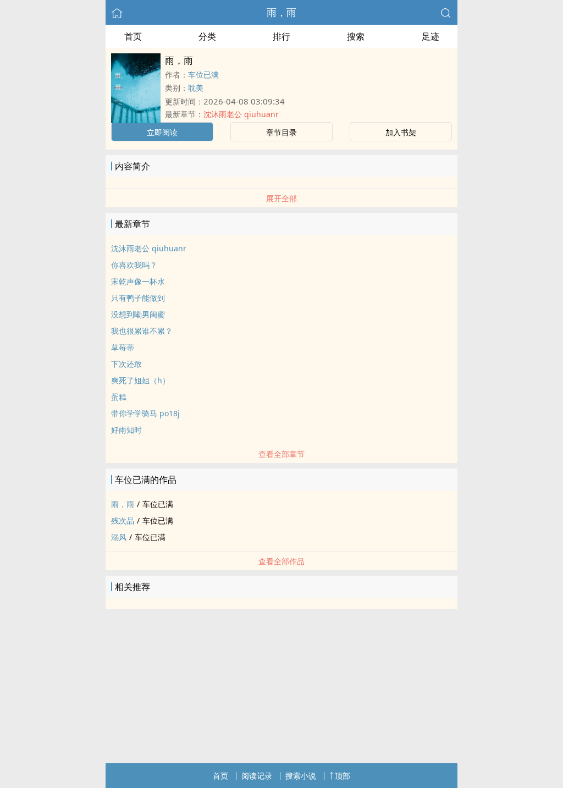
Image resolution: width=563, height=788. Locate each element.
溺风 (118, 537)
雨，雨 (281, 12)
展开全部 (281, 198)
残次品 (122, 520)
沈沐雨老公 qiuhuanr (241, 114)
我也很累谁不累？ (142, 331)
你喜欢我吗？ (134, 265)
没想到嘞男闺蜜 (138, 314)
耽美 (195, 87)
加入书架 (400, 132)
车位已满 (203, 74)
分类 (207, 36)
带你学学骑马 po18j (145, 413)
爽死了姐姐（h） (140, 380)
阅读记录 (256, 775)
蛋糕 (118, 397)
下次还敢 (126, 364)
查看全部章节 (281, 454)
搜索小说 (300, 775)
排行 (281, 36)
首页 (133, 36)
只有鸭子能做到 (138, 298)
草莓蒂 (122, 347)
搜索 (356, 36)
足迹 (430, 36)
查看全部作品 (281, 561)
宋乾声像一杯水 (138, 281)
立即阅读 (162, 132)
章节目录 (281, 132)
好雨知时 (126, 430)
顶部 (342, 775)
